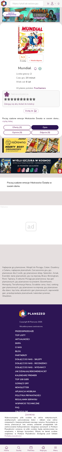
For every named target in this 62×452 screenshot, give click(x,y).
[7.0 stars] (25, 100)
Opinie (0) (17, 132)
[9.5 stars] (33, 100)
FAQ (17, 407)
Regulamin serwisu (26, 399)
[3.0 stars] (12, 100)
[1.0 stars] (6, 100)
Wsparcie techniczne (27, 403)
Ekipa (18, 343)
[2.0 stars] (9, 100)
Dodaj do (29, 110)
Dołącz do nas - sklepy (28, 359)
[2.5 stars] (11, 100)
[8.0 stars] (28, 100)
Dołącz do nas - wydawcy (30, 367)
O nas (18, 347)
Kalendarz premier (26, 375)
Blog (18, 351)
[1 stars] (5, 100)
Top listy (20, 335)
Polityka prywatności (13, 436)
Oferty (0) (17, 127)
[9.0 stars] (31, 100)
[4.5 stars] (17, 100)
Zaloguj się (21, 411)
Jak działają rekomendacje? (31, 371)
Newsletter (22, 387)
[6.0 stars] (22, 100)
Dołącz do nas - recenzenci (31, 363)
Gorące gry (22, 383)
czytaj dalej (7, 121)
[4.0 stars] (15, 100)
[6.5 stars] (24, 100)
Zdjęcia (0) (45, 132)
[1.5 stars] (8, 100)
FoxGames (40, 88)
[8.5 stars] (30, 100)
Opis (45, 127)
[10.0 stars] (34, 100)
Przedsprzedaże (24, 331)
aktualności (22, 339)
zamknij (30, 414)
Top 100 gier (22, 379)
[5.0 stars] (19, 100)
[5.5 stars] (20, 100)
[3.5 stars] (14, 100)
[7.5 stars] (27, 100)
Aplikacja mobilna (25, 391)
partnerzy (21, 355)
